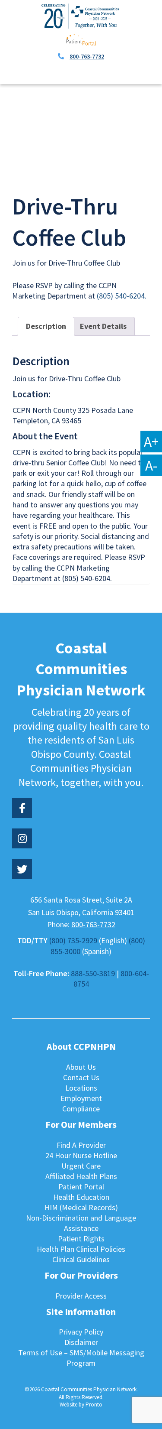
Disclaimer (81, 1342)
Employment (81, 1098)
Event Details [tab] (103, 326)
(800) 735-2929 (73, 940)
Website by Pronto (81, 1404)
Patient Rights (81, 1239)
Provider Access (81, 1296)
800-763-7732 (87, 56)
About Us (81, 1067)
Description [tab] (46, 326)
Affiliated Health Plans (81, 1176)
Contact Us (81, 1077)
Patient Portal (81, 1187)
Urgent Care (81, 1166)
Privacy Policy (81, 1332)
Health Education (81, 1197)
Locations (81, 1088)
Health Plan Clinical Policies (81, 1249)
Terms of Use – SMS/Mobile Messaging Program (81, 1358)
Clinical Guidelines (81, 1259)
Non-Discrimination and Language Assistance (81, 1223)
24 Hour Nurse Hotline (81, 1155)
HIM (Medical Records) (81, 1207)
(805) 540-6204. (121, 296)
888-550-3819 (93, 973)
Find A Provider (81, 1145)
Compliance (81, 1109)
